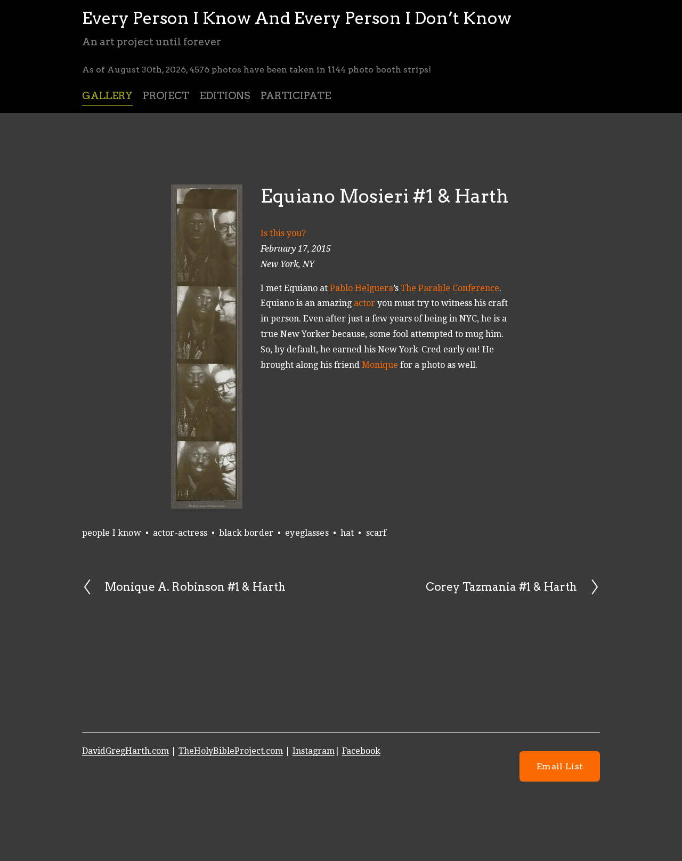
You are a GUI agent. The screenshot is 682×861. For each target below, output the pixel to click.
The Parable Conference (450, 288)
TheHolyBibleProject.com (230, 751)
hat (347, 533)
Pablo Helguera (361, 288)
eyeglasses (307, 533)
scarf (376, 533)
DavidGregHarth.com (125, 751)
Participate (296, 96)
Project (166, 96)
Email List (560, 766)
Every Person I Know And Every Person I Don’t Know (297, 18)
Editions (224, 96)
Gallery (107, 96)
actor (364, 303)
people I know (111, 533)
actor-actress (180, 533)
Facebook (361, 751)
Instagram (314, 751)
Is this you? (283, 233)
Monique (380, 365)
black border (246, 533)
